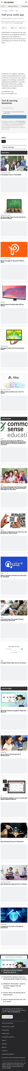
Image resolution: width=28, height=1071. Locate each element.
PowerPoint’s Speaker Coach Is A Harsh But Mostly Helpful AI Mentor (15, 978)
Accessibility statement (8, 1037)
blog (3, 141)
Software (11, 10)
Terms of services (20, 121)
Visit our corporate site (14, 1011)
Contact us (4, 1050)
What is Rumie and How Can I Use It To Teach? (14, 1000)
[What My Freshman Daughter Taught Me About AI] (14, 967)
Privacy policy (5, 1030)
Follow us (15, 28)
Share (5, 28)
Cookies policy (5, 1033)
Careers (4, 1040)
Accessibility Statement (8, 1054)
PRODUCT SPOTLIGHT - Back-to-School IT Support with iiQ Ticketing (14, 986)
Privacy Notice (22, 122)
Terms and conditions (7, 1023)
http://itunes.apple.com (9, 93)
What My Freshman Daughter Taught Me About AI (13, 971)
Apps (17, 10)
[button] (2, 2)
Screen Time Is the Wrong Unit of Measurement (14, 993)
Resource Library (12, 6)
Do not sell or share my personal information (13, 1057)
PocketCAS (14, 32)
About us (4, 1047)
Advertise (4, 1044)
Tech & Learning (7, 18)
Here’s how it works (18, 23)
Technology (4, 10)
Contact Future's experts (8, 1026)
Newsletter (23, 28)
